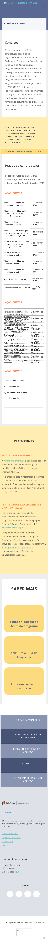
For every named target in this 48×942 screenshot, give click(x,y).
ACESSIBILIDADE (7, 842)
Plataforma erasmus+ (13, 460)
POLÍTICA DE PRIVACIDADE (11, 838)
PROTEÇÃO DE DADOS (10, 834)
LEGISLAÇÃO (6, 846)
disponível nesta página (13, 527)
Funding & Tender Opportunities (17, 547)
